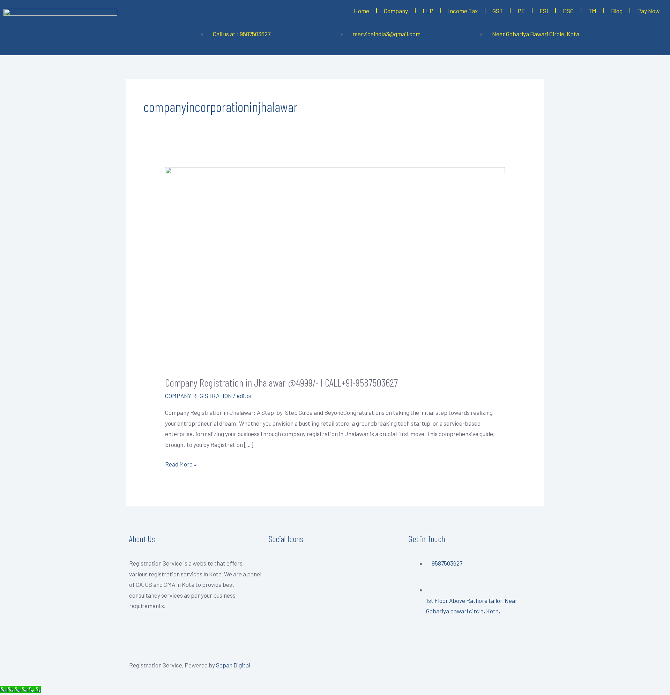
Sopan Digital (233, 665)
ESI (543, 10)
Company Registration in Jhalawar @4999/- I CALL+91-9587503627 (281, 382)
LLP (428, 10)
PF (521, 10)
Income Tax (463, 10)
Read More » (181, 463)
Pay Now (648, 10)
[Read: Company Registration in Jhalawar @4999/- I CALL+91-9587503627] (335, 266)
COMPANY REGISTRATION (198, 395)
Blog (617, 10)
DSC (568, 10)
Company (396, 10)
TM (592, 10)
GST (497, 10)
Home (361, 10)
